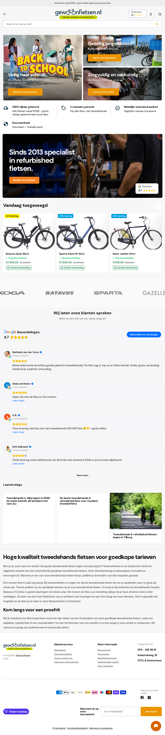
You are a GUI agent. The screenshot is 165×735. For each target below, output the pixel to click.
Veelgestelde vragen (108, 662)
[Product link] (29, 243)
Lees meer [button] (18, 400)
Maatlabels (60, 650)
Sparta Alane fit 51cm (71, 253)
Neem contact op (63, 658)
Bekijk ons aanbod (24, 180)
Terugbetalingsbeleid (77, 728)
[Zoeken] (157, 24)
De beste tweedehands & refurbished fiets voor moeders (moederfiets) (79, 500)
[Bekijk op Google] (7, 354)
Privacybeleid (59, 728)
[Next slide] (158, 206)
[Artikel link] (29, 518)
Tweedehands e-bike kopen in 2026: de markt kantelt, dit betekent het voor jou (28, 500)
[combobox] (82, 24)
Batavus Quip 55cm (17, 253)
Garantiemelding (63, 654)
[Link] (42, 67)
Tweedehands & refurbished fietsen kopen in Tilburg (135, 536)
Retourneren (104, 650)
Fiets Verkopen (105, 666)
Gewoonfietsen (23, 655)
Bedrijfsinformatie (107, 658)
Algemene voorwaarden (66, 662)
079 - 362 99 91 (147, 649)
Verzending (103, 654)
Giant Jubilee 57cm (124, 253)
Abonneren (151, 711)
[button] (4, 14)
